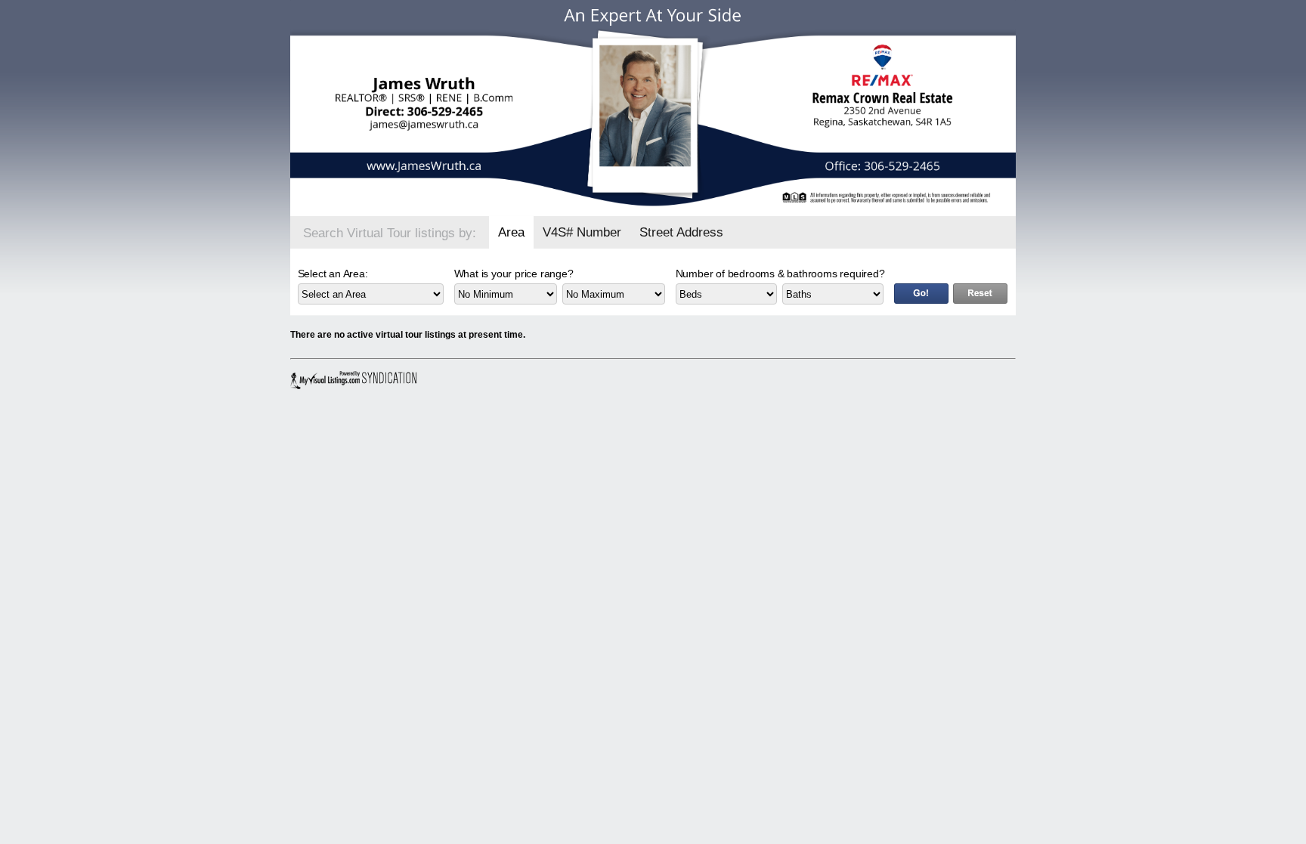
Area (511, 232)
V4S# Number (582, 232)
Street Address (681, 232)
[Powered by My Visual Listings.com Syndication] (355, 380)
